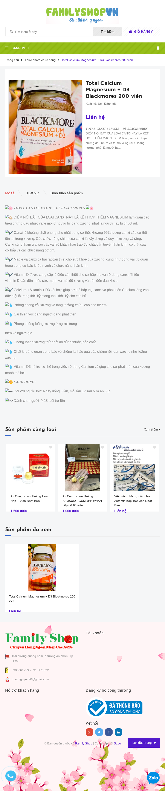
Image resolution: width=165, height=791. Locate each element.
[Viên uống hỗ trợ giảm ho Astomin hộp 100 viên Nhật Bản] (134, 467)
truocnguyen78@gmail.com (30, 679)
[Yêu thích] (78, 83)
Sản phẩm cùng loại (30, 429)
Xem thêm (151, 429)
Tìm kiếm (107, 31)
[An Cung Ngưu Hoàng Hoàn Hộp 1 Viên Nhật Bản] (30, 467)
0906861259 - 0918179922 (30, 670)
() (143, 31)
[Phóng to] (77, 168)
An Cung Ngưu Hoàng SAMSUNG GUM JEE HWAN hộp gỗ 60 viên (82, 501)
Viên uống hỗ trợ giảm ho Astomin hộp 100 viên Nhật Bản (133, 501)
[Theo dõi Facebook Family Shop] (109, 732)
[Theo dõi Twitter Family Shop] (99, 732)
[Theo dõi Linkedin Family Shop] (118, 732)
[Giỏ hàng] (130, 31)
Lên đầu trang (142, 742)
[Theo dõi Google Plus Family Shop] (89, 732)
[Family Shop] (42, 640)
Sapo (117, 743)
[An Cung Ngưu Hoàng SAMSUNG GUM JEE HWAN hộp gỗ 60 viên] (82, 467)
